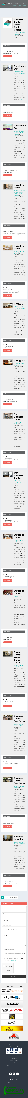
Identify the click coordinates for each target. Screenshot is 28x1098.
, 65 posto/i (19, 364)
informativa (12, 955)
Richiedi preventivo (7, 56)
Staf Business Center (18, 417)
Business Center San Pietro (19, 718)
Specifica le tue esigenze (7, 935)
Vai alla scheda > (7, 45)
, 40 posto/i (19, 541)
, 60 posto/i (19, 132)
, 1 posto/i (19, 481)
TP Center (19, 304)
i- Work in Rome (19, 186)
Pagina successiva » (12, 897)
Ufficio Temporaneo (14, 4)
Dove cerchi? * (9, 929)
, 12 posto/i (19, 252)
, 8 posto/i (18, 666)
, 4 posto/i (19, 72)
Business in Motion (19, 837)
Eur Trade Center (19, 536)
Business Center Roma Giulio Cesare (18, 24)
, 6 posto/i (19, 307)
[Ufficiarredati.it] (14, 1051)
